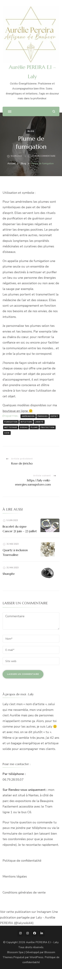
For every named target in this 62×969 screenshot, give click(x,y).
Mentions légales (15, 876)
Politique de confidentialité (22, 861)
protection (47, 427)
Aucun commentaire (43, 156)
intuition (26, 422)
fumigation (11, 422)
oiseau (24, 427)
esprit (54, 416)
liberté (39, 422)
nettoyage (10, 427)
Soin (6, 433)
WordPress (36, 957)
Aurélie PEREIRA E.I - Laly (42, 942)
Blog (31, 131)
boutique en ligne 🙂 (18, 411)
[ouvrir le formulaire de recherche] (54, 111)
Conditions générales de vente (24, 892)
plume (34, 427)
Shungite (9, 574)
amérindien (28, 416)
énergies (43, 416)
